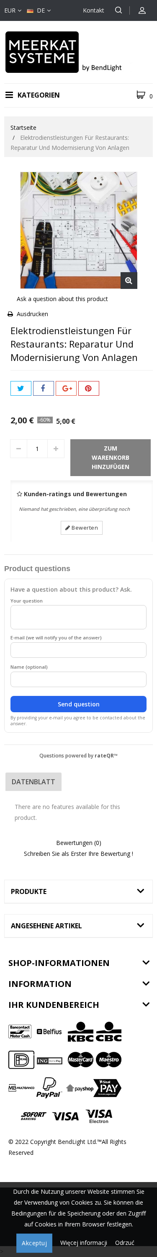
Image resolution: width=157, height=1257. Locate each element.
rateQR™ (106, 755)
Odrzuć (124, 1243)
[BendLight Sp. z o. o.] (78, 51)
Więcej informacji (84, 1243)
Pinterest (88, 388)
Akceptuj (34, 1243)
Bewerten (84, 527)
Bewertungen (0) (78, 843)
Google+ (66, 388)
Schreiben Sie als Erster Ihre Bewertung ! (78, 854)
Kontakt (93, 10)
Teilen (43, 388)
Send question (79, 704)
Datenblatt (33, 781)
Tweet (20, 388)
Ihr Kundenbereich (53, 1004)
